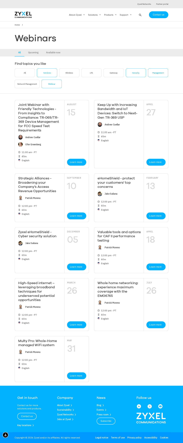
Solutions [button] (94, 14)
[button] (140, 14)
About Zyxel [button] (77, 14)
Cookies (164, 437)
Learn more (76, 162)
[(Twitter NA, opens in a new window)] (150, 406)
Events (100, 409)
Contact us (158, 14)
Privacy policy (134, 437)
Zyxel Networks (65, 414)
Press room (103, 414)
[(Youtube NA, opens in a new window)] (160, 406)
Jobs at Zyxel (64, 419)
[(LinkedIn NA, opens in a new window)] (139, 406)
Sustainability (64, 409)
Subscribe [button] (106, 421)
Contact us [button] (27, 416)
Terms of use (118, 437)
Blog (99, 405)
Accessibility (150, 437)
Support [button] (126, 14)
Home (17, 24)
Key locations (24, 425)
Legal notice (101, 437)
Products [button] (110, 14)
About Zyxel (63, 405)
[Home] (23, 14)
